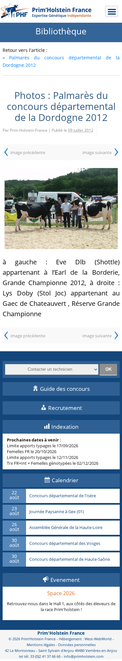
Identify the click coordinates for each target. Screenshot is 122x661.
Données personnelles (77, 644)
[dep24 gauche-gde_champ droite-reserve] (61, 208)
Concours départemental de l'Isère (62, 496)
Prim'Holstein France (61, 633)
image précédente (27, 152)
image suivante (97, 152)
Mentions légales (41, 644)
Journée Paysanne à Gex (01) (56, 511)
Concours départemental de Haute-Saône (69, 559)
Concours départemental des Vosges (64, 543)
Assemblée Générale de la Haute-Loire (65, 527)
